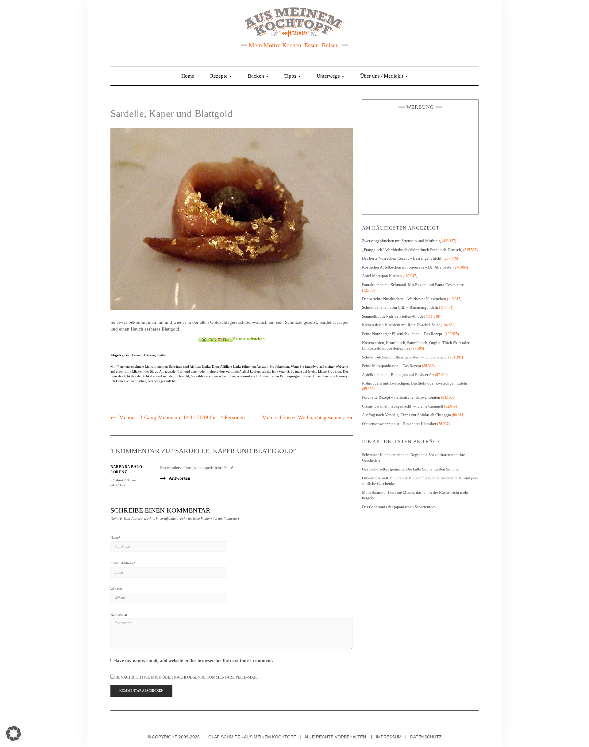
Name (115, 537)
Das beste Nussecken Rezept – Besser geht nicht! (402, 258)
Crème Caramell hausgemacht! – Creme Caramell (402, 406)
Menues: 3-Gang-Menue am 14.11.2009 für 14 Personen (182, 417)
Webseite (116, 588)
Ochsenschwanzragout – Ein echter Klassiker (399, 423)
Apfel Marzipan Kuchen (382, 275)
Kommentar (118, 614)
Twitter (162, 355)
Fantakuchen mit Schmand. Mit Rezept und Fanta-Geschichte (413, 284)
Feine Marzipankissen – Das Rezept (391, 365)
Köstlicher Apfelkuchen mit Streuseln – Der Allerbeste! (407, 267)
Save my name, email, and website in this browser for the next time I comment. (193, 660)
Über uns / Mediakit (382, 76)
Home (187, 76)
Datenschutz (426, 736)
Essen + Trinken (143, 355)
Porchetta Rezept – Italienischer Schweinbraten (401, 397)
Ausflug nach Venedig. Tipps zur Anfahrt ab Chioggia (406, 414)
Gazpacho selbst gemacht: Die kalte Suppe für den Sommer (411, 469)
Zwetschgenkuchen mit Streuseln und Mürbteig (401, 240)
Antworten (179, 478)
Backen (256, 76)
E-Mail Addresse (123, 563)
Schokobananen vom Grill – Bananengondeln (400, 307)
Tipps (291, 76)
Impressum (389, 736)
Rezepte (219, 76)
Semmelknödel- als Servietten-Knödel (393, 316)
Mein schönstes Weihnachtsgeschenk (303, 417)
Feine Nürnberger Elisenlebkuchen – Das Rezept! (403, 333)
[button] (13, 733)
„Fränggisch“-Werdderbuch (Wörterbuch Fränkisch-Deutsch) (412, 249)
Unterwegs (329, 76)
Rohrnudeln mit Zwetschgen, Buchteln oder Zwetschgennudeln (414, 383)
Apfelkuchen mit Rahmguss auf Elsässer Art (398, 374)
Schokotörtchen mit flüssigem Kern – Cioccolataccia (405, 357)
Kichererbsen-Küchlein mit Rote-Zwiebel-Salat (401, 325)
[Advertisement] (420, 160)
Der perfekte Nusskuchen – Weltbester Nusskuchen (404, 298)
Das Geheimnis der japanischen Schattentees (399, 507)
